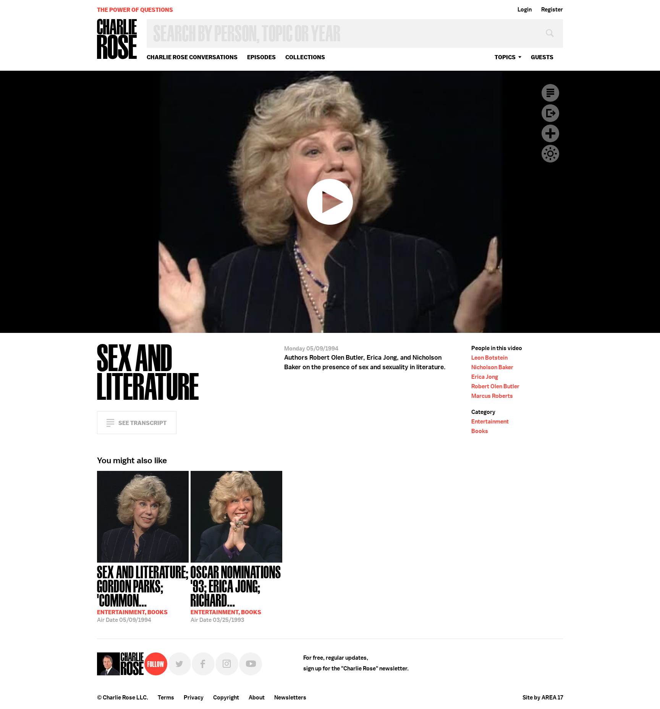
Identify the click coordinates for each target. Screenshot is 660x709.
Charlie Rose (117, 39)
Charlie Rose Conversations (192, 57)
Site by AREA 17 (542, 697)
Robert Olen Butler (495, 386)
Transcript (550, 93)
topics (505, 57)
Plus (550, 133)
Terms (166, 697)
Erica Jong (484, 377)
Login (525, 9)
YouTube (250, 663)
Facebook (203, 663)
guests (542, 57)
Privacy (194, 697)
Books (479, 431)
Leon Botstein (489, 358)
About (257, 697)
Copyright (226, 697)
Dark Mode (550, 153)
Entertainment (490, 421)
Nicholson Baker (492, 367)
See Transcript (142, 423)
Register (552, 9)
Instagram (226, 663)
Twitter (179, 663)
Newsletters (290, 697)
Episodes (261, 57)
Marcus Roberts (492, 396)
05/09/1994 (143, 593)
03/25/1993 (236, 593)
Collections (305, 57)
